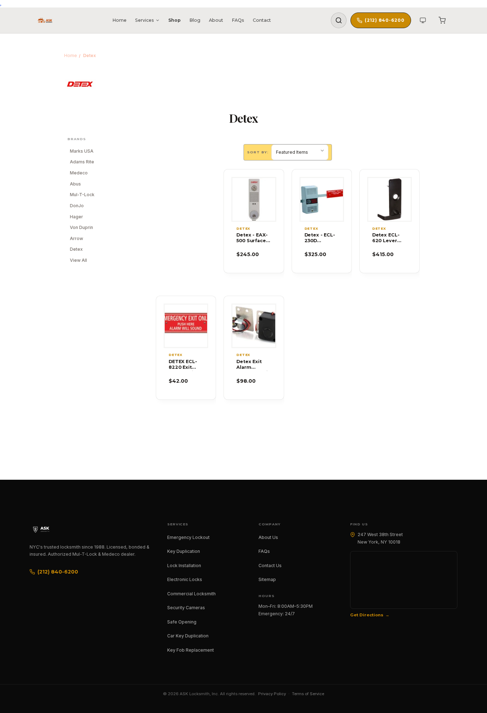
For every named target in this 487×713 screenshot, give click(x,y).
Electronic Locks (184, 579)
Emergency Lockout (188, 537)
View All (78, 260)
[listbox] (299, 152)
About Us (268, 537)
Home (120, 20)
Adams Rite (82, 161)
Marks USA (81, 151)
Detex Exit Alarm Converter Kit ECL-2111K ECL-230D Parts (253, 365)
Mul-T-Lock (82, 194)
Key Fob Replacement (190, 650)
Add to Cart (254, 212)
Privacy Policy (272, 693)
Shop (174, 20)
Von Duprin (81, 227)
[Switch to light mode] (423, 20)
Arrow (76, 238)
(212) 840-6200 (384, 20)
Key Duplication (183, 551)
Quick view (254, 187)
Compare (250, 199)
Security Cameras (186, 607)
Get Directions (366, 614)
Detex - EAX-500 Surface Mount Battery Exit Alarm (252, 238)
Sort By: (257, 152)
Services (144, 20)
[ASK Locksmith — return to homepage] (45, 20)
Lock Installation (184, 565)
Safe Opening (181, 622)
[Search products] (339, 20)
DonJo (77, 205)
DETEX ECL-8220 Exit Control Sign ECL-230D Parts (184, 365)
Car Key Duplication (188, 635)
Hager (76, 216)
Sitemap (267, 579)
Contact (262, 20)
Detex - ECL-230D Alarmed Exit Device (320, 238)
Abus (75, 184)
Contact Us (270, 565)
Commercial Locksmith (191, 593)
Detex (76, 249)
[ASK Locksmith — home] (47, 529)
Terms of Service (308, 693)
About (216, 20)
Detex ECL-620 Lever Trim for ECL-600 (388, 238)
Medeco (79, 172)
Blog (195, 20)
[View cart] (442, 20)
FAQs (238, 20)
